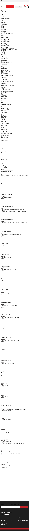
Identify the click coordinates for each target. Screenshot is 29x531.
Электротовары (3, 51)
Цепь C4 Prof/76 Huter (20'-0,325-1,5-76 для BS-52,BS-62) (10, 340)
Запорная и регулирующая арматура (6, 30)
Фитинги (2, 38)
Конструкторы (3, 118)
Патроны (2, 56)
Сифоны (2, 35)
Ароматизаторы (3, 17)
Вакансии (12, 521)
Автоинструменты (4, 15)
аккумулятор (6, 166)
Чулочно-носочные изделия (5, 128)
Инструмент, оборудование (4, 11)
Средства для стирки (4, 96)
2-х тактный (2, 149)
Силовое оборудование (4, 46)
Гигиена (2, 93)
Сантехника (2, 26)
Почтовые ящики (3, 77)
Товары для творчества (4, 131)
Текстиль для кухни (4, 112)
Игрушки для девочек (4, 116)
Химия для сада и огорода (5, 109)
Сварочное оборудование (5, 45)
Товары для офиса (4, 130)
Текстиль (2, 109)
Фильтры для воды (4, 90)
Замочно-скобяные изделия (5, 40)
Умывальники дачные (4, 108)
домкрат (2, 166)
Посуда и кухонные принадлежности (6, 82)
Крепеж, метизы (3, 42)
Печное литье (3, 76)
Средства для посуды (4, 95)
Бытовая (2, 163)
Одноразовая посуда (4, 87)
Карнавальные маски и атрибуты (6, 136)
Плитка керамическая (4, 70)
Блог (11, 520)
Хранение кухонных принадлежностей (7, 91)
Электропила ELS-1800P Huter (6, 430)
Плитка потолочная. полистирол (6, 71)
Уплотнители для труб (4, 38)
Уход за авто (3, 20)
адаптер (9, 166)
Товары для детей (3, 115)
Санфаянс (2, 34)
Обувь (1, 74)
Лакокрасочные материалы (5, 63)
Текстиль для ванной (4, 111)
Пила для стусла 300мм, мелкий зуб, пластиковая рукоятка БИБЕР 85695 (13, 209)
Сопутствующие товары (4, 19)
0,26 (1, 141)
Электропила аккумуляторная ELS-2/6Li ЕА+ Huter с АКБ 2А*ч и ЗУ (11, 453)
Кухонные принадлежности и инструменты (7, 85)
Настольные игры (3, 22)
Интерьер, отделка (4, 64)
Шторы (2, 114)
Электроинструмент (3, 11)
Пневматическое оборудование (6, 44)
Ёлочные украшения (4, 134)
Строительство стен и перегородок (6, 62)
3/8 (1, 152)
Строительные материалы (5, 61)
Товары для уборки (4, 80)
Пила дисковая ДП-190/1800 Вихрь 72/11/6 (8, 197)
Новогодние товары (4, 132)
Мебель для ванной (4, 67)
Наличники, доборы (4, 67)
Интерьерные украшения (5, 135)
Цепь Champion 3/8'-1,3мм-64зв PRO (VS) (7, 374)
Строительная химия (4, 61)
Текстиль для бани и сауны (5, 111)
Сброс (2, 164)
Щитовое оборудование (4, 58)
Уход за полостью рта (4, 97)
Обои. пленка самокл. (4, 68)
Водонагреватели (3, 29)
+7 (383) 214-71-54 (5, 514)
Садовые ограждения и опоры (5, 105)
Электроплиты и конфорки (5, 59)
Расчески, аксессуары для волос (6, 126)
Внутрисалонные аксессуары (5, 18)
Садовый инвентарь (4, 105)
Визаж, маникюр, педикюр (5, 123)
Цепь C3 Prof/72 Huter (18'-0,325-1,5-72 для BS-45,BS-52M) (10, 317)
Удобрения (2, 107)
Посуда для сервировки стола (5, 88)
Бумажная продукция (4, 129)
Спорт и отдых (3, 21)
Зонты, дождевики (4, 125)
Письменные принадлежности (5, 130)
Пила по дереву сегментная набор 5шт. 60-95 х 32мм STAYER (11, 234)
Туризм (2, 25)
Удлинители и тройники (4, 57)
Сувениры (2, 127)
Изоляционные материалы (5, 65)
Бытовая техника (3, 52)
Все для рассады (3, 99)
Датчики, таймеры (3, 53)
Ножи (1, 86)
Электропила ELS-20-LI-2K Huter (6, 441)
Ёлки (1, 134)
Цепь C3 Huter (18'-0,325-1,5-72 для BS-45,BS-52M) (9, 305)
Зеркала (2, 65)
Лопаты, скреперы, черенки (5, 43)
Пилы (1, 12)
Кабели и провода (3, 54)
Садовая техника (3, 103)
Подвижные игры (3, 23)
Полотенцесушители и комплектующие (7, 33)
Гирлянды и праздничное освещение (6, 133)
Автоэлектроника (3, 17)
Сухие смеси (3, 63)
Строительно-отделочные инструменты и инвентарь (9, 49)
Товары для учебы (4, 132)
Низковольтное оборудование (5, 55)
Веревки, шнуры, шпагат (4, 73)
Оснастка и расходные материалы (6, 44)
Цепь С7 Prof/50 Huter (4, 385)
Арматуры (2, 27)
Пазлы (2, 120)
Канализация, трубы (4, 31)
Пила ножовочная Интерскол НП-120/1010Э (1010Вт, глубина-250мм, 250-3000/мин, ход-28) (14, 222)
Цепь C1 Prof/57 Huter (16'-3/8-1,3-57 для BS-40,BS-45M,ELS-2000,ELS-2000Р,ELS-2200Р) (13, 293)
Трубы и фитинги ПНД (4, 37)
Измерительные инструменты (5, 41)
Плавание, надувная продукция (6, 23)
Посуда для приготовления (5, 88)
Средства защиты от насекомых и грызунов (8, 107)
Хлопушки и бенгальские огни (5, 137)
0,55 (1, 144)
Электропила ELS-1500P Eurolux (6, 419)
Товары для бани (3, 78)
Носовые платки (3, 110)
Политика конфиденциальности (23, 520)
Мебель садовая (3, 101)
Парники (2, 102)
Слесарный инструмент (4, 47)
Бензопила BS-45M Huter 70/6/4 (6, 173)
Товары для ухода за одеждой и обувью (7, 81)
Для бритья (2, 94)
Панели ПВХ (2, 69)
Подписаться (24, 507)
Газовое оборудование (4, 40)
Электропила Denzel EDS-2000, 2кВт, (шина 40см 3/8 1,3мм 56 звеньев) (12, 407)
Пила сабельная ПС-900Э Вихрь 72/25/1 (7, 257)
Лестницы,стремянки (4, 42)
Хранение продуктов (4, 92)
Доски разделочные (4, 84)
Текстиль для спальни (4, 113)
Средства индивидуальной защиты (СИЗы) (7, 48)
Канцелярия (2, 128)
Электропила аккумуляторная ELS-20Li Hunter (8, 465)
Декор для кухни (3, 83)
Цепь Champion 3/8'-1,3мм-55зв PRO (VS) (7, 363)
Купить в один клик (14, 530)
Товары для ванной (4, 79)
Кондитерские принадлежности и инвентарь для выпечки (10, 84)
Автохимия (2, 16)
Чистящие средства (4, 98)
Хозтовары (2, 72)
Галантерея (2, 122)
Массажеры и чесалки (4, 21)
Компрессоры (3, 19)
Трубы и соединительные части (6, 36)
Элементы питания (4, 60)
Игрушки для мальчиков (4, 117)
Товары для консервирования (5, 89)
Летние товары (3, 119)
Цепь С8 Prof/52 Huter (4, 396)
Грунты (2, 100)
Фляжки (2, 90)
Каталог (2, 10)
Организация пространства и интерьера (7, 75)
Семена (2, 106)
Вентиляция (2, 28)
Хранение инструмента (4, 50)
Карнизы (2, 66)
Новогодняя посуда (4, 86)
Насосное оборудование (4, 32)
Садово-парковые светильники (6, 104)
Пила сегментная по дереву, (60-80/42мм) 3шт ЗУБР (9, 269)
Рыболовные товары (4, 24)
